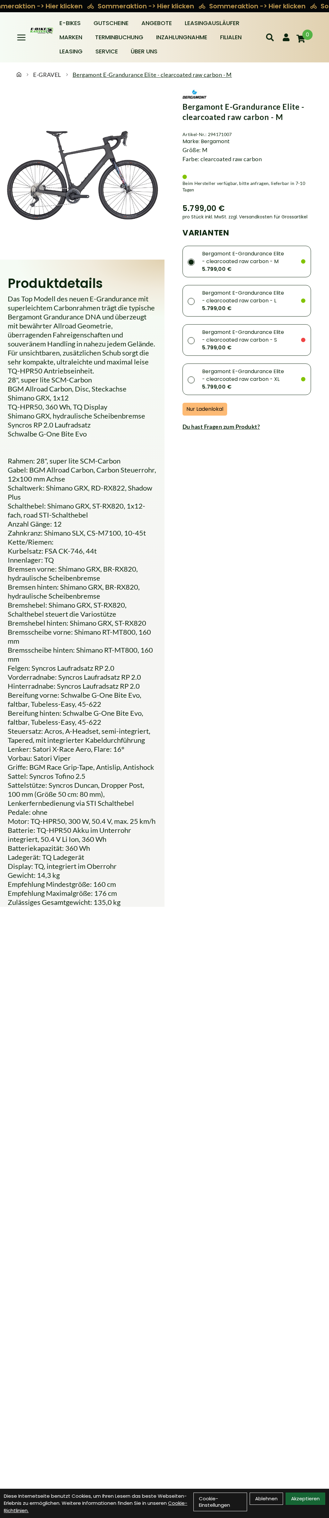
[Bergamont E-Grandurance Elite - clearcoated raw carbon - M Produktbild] (82, 172)
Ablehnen (266, 1498)
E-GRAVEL (47, 74)
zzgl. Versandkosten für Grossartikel (267, 217)
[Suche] (270, 37)
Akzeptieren (305, 1498)
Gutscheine (111, 23)
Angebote (156, 23)
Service (106, 51)
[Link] (21, 37)
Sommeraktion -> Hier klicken (147, 6)
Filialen (231, 37)
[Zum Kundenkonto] (286, 37)
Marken (70, 37)
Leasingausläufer (212, 23)
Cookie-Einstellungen (214, 1501)
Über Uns (144, 51)
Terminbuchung (119, 37)
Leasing (71, 51)
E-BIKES (70, 23)
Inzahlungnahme (181, 37)
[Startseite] (19, 74)
